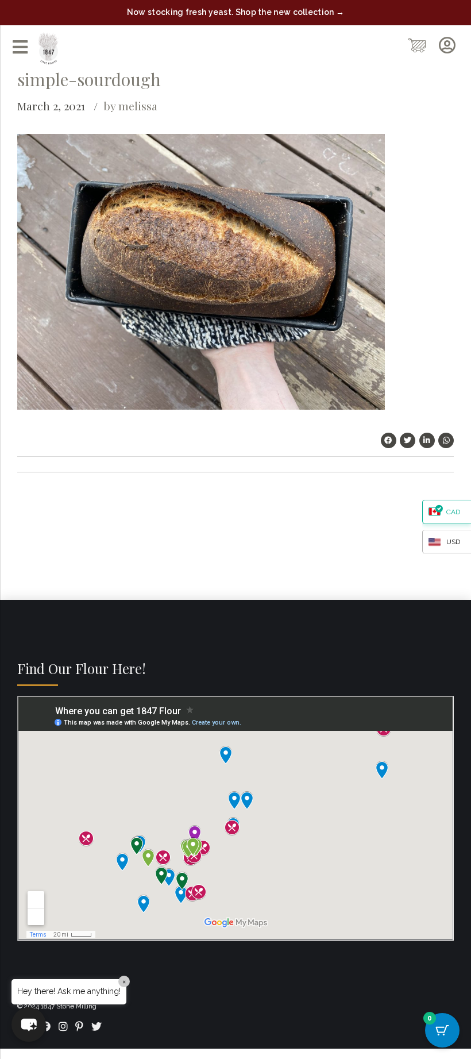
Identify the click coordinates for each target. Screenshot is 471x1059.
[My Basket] (417, 45)
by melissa (130, 105)
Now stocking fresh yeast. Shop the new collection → (235, 12)
